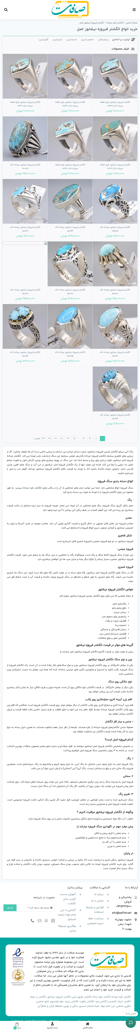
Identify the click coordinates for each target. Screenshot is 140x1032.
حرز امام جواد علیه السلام (101, 1006)
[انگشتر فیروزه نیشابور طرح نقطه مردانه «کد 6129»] (115, 138)
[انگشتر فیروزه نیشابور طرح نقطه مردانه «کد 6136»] (70, 76)
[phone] (32, 921)
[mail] (39, 921)
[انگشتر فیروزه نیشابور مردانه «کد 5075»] (70, 326)
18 (74, 438)
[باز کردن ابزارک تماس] (131, 1023)
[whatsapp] (46, 921)
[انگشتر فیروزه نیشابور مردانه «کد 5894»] (70, 201)
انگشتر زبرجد (71, 1001)
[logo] (18, 949)
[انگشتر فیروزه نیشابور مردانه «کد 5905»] (115, 201)
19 (68, 438)
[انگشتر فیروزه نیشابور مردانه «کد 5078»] (70, 263)
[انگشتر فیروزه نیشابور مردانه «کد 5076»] (115, 326)
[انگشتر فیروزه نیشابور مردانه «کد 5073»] (115, 389)
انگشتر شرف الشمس (119, 1001)
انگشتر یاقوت (86, 1001)
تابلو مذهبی (42, 1001)
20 (62, 438)
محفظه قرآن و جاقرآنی (50, 1006)
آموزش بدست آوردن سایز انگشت (68, 898)
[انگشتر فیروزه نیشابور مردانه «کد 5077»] (25, 263)
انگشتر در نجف (38, 997)
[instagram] (53, 921)
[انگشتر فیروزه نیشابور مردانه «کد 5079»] (25, 201)
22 (49, 438)
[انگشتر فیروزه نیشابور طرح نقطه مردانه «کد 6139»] (115, 76)
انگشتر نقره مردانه (32, 488)
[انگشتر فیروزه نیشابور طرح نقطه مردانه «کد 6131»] (25, 76)
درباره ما (99, 894)
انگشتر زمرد (101, 1001)
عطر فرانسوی (57, 1001)
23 (43, 438)
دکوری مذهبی (123, 1006)
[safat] (70, 2)
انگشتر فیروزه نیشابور (59, 997)
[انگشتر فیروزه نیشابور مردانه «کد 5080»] (115, 263)
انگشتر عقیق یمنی (82, 997)
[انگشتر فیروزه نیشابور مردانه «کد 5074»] (25, 326)
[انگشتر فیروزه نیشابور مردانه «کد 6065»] (25, 138)
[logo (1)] (18, 969)
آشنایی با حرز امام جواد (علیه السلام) (67, 914)
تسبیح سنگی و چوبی (75, 1006)
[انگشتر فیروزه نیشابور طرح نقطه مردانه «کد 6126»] (70, 138)
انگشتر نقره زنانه (101, 997)
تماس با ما (97, 901)
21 (56, 438)
